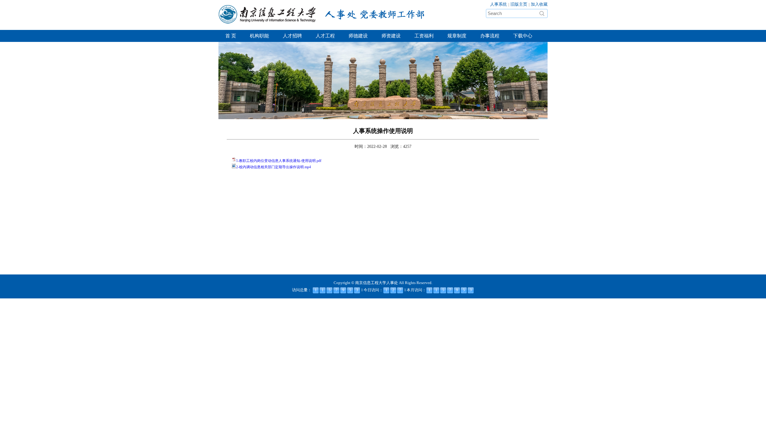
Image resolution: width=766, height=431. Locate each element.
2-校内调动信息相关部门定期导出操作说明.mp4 (273, 167)
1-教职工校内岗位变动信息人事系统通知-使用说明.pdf (278, 161)
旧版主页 (518, 4)
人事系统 (498, 4)
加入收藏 (539, 4)
